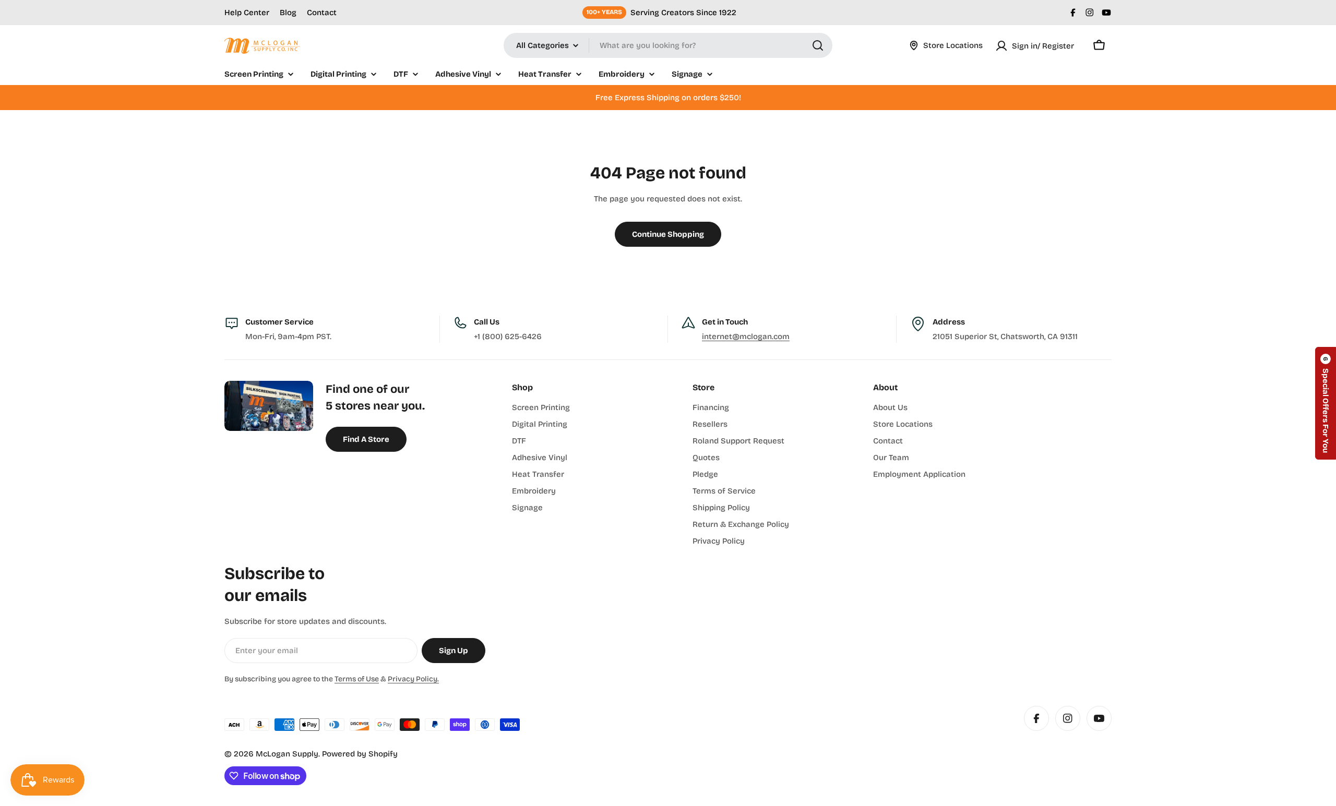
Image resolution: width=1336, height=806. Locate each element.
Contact (322, 12)
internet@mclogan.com (746, 336)
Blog (288, 12)
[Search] (818, 45)
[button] (1325, 403)
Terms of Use (357, 679)
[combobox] (668, 45)
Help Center (246, 12)
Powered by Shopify (360, 754)
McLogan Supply (287, 754)
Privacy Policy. (413, 679)
